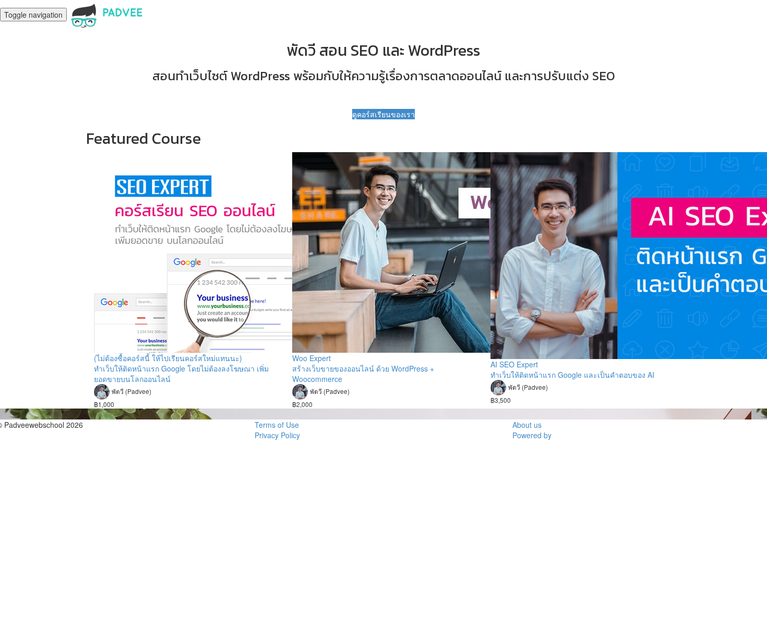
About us (527, 424)
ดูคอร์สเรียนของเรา (383, 114)
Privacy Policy (277, 435)
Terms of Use (277, 424)
